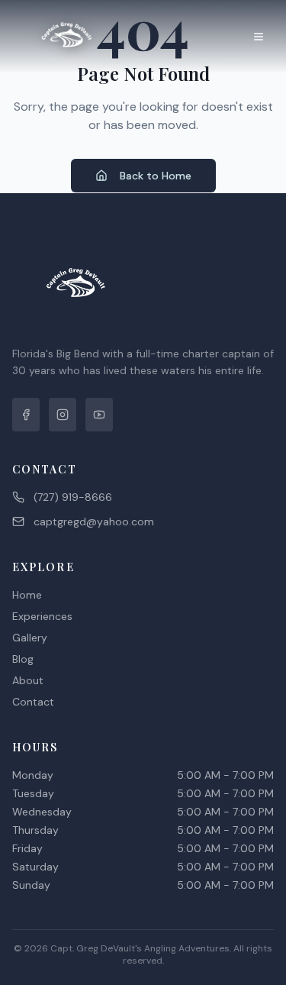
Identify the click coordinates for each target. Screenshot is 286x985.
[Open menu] (258, 36)
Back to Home (155, 175)
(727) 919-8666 (73, 497)
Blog (23, 659)
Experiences (42, 616)
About (27, 680)
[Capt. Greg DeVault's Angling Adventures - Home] (67, 36)
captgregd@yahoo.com (94, 521)
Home (27, 595)
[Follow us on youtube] (99, 414)
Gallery (29, 637)
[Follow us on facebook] (26, 414)
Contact (33, 702)
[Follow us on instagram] (62, 414)
